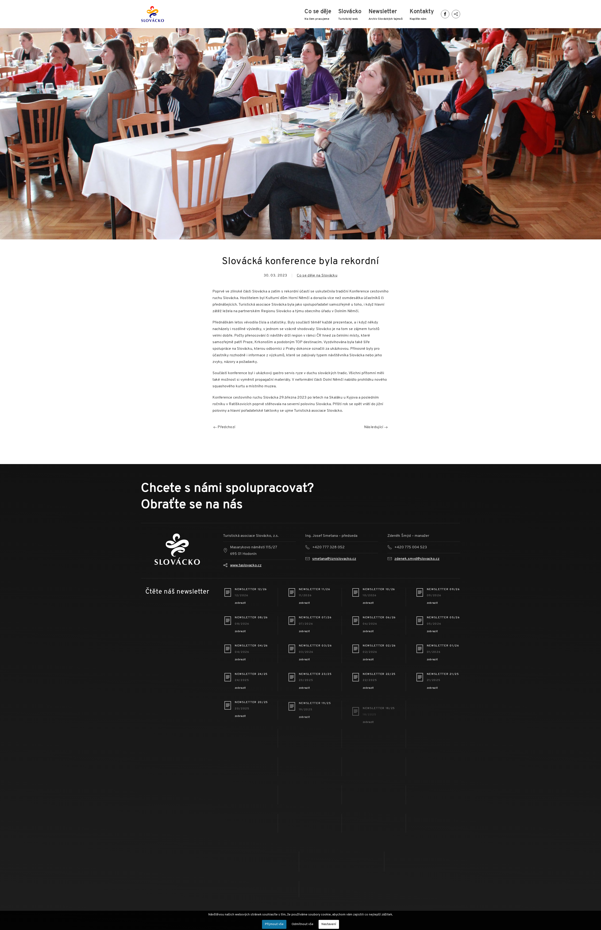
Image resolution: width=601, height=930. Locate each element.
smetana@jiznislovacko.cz (334, 559)
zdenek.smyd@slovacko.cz (416, 559)
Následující (374, 427)
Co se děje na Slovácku (317, 275)
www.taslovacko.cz (246, 565)
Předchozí (226, 427)
